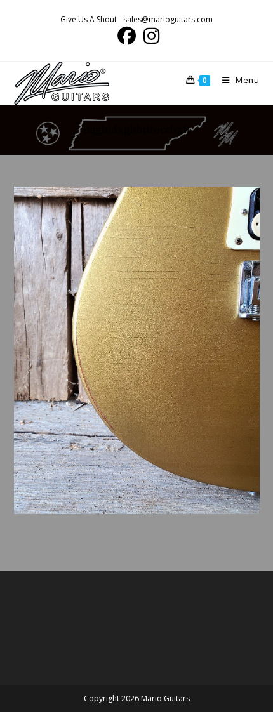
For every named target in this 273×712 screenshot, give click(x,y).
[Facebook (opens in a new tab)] (127, 36)
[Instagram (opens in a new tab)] (149, 36)
